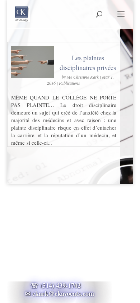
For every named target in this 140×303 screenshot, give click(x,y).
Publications (69, 83)
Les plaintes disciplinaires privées (88, 62)
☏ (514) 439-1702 (59, 285)
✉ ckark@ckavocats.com (59, 293)
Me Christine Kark (83, 77)
